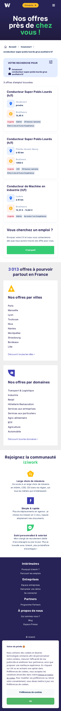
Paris (11, 305)
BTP (10, 422)
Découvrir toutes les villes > (21, 354)
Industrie (13, 395)
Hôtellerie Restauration (21, 404)
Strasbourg (14, 337)
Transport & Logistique (21, 390)
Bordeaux (13, 342)
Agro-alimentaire (17, 417)
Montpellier (14, 333)
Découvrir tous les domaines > (23, 439)
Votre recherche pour (23, 62)
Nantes (12, 328)
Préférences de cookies (30, 692)
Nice (10, 323)
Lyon (10, 314)
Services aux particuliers (22, 413)
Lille (10, 346)
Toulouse (13, 319)
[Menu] (53, 5)
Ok (30, 701)
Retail (11, 399)
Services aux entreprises (22, 408)
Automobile (14, 431)
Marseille (13, 310)
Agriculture (14, 427)
